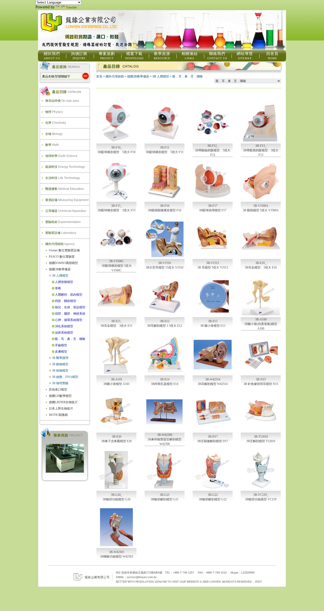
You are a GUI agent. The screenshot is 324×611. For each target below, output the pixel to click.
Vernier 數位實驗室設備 (64, 250)
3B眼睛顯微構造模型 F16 (164, 210)
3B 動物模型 (60, 364)
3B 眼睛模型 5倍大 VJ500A (261, 210)
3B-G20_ (116, 495)
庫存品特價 (62, 101)
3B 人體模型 (60, 275)
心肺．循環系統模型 (68, 320)
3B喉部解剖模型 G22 (213, 499)
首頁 (99, 76)
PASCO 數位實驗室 (62, 256)
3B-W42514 (212, 379)
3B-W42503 (116, 552)
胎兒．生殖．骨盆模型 (70, 307)
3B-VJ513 (212, 263)
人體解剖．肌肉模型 (68, 294)
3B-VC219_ (260, 495)
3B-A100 (261, 319)
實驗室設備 (60, 233)
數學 (52, 145)
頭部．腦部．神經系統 (70, 313)
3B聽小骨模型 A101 (116, 384)
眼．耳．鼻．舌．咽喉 (70, 339)
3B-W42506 (164, 435)
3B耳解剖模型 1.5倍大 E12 (164, 326)
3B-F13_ (260, 146)
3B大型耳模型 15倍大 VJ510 (164, 267)
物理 (54, 112)
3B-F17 (212, 206)
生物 (54, 134)
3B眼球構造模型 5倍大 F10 (116, 152)
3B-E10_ (260, 263)
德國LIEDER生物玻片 (63, 402)
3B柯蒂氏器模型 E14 (164, 384)
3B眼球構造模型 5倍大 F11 (165, 152)
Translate (71, 7)
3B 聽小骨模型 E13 (212, 326)
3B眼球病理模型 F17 (212, 210)
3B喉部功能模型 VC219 (260, 499)
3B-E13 (212, 321)
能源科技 (65, 167)
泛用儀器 (65, 211)
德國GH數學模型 (60, 396)
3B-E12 (164, 321)
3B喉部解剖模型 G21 (164, 499)
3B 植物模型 (60, 370)
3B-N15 (261, 379)
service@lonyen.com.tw (141, 577)
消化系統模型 (64, 326)
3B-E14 (164, 379)
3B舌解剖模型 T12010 (260, 441)
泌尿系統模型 (64, 332)
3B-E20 (116, 436)
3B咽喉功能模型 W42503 (116, 556)
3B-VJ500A (260, 206)
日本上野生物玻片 (61, 408)
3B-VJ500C (116, 261)
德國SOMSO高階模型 (63, 263)
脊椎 (58, 288)
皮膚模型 (61, 351)
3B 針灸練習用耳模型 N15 (261, 384)
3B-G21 (165, 495)
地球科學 (61, 156)
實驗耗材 (63, 222)
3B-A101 (116, 379)
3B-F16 (164, 206)
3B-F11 (164, 147)
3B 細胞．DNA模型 (65, 377)
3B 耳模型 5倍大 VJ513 (212, 267)
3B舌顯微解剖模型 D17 (212, 441)
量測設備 (67, 200)
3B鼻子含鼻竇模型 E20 (116, 441)
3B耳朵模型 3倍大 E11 (116, 326)
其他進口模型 (58, 389)
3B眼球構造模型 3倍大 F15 (116, 210)
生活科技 (62, 178)
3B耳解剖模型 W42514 (213, 384)
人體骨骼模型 (64, 282)
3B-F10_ (116, 147)
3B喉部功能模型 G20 (116, 499)
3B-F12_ (212, 146)
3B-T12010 (261, 436)
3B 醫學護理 (60, 358)
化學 (55, 123)
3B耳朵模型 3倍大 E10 (261, 267)
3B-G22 (213, 495)
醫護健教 (64, 189)
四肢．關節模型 (65, 301)
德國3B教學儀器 (60, 269)
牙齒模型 (61, 345)
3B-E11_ (116, 321)
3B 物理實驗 (60, 383)
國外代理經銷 (60, 244)
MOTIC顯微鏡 (58, 415)
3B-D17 (213, 436)
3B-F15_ (116, 206)
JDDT (258, 581)
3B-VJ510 (164, 263)
